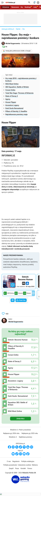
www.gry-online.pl (8, 29)
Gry (22, 7)
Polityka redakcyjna (27, 461)
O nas (9, 461)
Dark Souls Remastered (14, 108)
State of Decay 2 (11, 96)
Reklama (35, 465)
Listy (35, 7)
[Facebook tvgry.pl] (27, 453)
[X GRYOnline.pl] (16, 447)
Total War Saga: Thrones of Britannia (19, 93)
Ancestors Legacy (12, 105)
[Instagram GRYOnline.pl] (13, 447)
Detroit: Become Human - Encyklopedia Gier (18, 281)
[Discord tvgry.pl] (24, 453)
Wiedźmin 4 (13, 437)
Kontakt (23, 468)
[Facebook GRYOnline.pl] (9, 447)
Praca (17, 468)
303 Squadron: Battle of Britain (17, 87)
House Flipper (10, 102)
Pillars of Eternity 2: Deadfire (16, 111)
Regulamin (16, 461)
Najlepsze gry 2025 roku (30, 433)
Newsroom (15, 7)
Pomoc (29, 468)
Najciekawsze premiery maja (16, 114)
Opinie (18, 29)
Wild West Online (12, 84)
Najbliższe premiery (25, 437)
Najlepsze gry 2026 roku (11, 433)
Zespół (11, 468)
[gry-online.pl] (10, 2)
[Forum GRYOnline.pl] (31, 447)
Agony (7, 99)
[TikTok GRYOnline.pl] (20, 447)
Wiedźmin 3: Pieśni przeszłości (20, 430)
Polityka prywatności (10, 465)
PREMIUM (5, 7)
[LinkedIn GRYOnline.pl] (27, 447)
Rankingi (28, 7)
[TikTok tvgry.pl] (16, 453)
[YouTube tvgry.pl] (13, 453)
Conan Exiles (10, 90)
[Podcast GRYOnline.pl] (24, 447)
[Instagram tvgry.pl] (20, 453)
